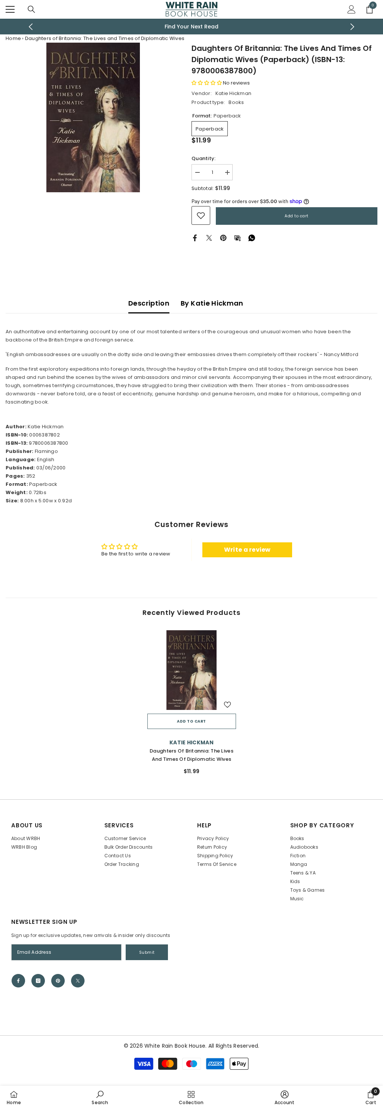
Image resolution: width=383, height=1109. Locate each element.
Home (13, 38)
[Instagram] (38, 981)
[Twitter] (209, 237)
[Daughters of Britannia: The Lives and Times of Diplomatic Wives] (191, 670)
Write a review (247, 549)
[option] (191, 26)
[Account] (351, 9)
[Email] (237, 237)
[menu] (10, 9)
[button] (207, 82)
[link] (201, 215)
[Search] (31, 9)
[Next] (352, 26)
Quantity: (203, 158)
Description (148, 303)
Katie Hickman (233, 93)
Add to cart (297, 216)
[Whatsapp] (251, 237)
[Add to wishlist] (227, 704)
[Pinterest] (223, 237)
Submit (147, 952)
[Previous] (30, 26)
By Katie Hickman (212, 303)
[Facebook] (195, 237)
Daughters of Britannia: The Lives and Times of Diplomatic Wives (191, 755)
